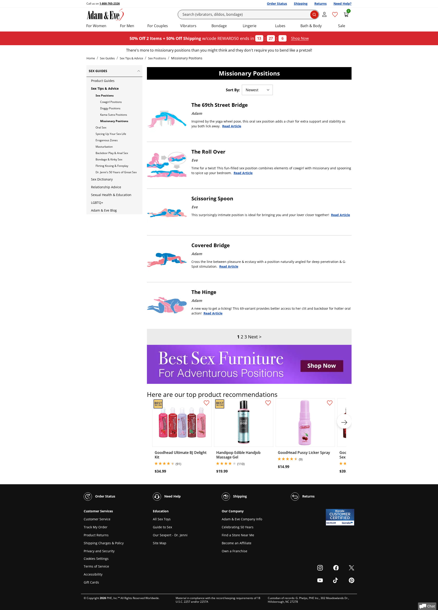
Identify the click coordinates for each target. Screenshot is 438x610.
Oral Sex (101, 127)
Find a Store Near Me (238, 535)
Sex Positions (157, 58)
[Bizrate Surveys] (348, 523)
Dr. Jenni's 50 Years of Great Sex (116, 172)
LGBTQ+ (97, 202)
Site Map (159, 543)
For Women (96, 25)
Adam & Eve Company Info (242, 519)
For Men (127, 25)
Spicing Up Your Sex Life (111, 134)
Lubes (280, 25)
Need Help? (343, 3)
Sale (341, 25)
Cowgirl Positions (111, 102)
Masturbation (104, 147)
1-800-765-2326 (109, 3)
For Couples (157, 25)
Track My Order (95, 527)
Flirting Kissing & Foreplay (112, 166)
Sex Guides (107, 58)
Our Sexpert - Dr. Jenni (170, 535)
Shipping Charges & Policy (104, 543)
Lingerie (249, 25)
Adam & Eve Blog (104, 210)
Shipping (301, 3)
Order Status (277, 3)
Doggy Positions (110, 108)
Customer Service (97, 519)
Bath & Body (311, 25)
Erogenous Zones (107, 140)
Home (90, 58)
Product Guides (103, 81)
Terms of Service (96, 566)
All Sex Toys (162, 519)
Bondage (219, 25)
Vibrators (188, 25)
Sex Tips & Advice (131, 58)
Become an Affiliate (236, 543)
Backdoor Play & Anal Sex (112, 153)
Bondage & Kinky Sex (109, 159)
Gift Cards (91, 582)
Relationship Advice (106, 187)
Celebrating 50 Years (237, 527)
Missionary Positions (114, 121)
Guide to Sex (162, 527)
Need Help (172, 496)
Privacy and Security (99, 551)
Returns (320, 3)
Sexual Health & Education (111, 195)
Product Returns (96, 535)
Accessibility (93, 574)
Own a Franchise (234, 551)
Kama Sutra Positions (113, 115)
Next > (254, 337)
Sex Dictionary (102, 179)
